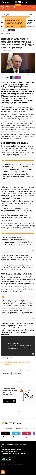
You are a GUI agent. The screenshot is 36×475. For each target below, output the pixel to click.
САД (18, 370)
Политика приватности (7, 453)
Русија (3, 370)
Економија (19, 428)
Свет (8, 370)
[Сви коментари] (3, 472)
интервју (23, 370)
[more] (33, 182)
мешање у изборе (6, 373)
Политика (9, 428)
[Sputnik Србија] (5, 3)
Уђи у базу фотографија (23, 74)
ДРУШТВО (28, 428)
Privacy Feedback (20, 453)
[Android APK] (6, 459)
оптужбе (30, 370)
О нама (3, 444)
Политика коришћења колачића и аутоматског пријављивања (11, 450)
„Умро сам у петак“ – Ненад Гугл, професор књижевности (14, 22)
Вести (13, 370)
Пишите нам (22, 444)
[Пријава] (22, 2)
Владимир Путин (17, 373)
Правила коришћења (12, 444)
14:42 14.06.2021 (6, 51)
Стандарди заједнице (7, 447)
